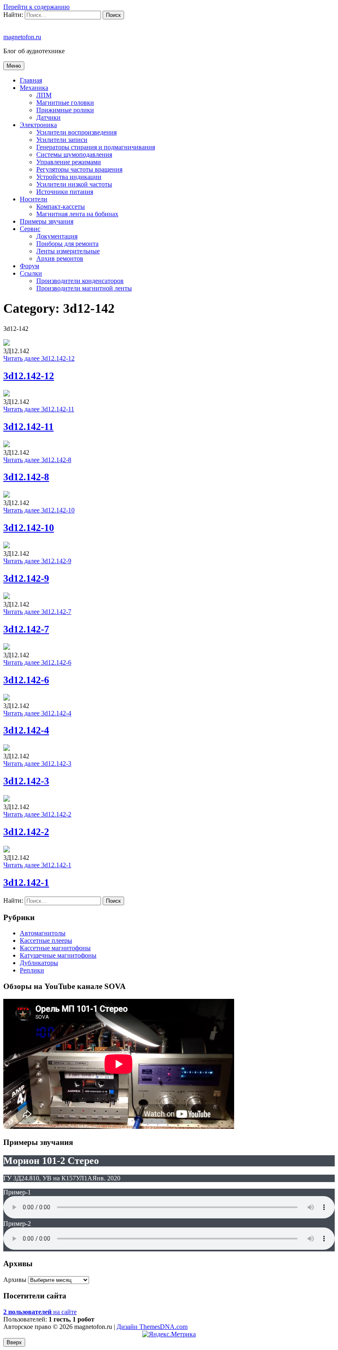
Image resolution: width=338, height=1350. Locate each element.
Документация (56, 236)
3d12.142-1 (26, 882)
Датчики (48, 117)
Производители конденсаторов (80, 280)
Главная (31, 80)
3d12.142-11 (28, 426)
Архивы (14, 1279)
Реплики (32, 970)
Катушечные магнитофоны (58, 955)
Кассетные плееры (46, 940)
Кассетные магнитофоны (55, 947)
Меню (14, 66)
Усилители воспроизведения (76, 132)
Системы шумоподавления (74, 154)
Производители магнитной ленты (84, 288)
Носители (33, 199)
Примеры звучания (46, 221)
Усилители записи (61, 139)
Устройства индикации (68, 176)
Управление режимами (68, 161)
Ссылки (31, 273)
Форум (29, 265)
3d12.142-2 (26, 831)
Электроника (38, 124)
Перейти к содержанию (36, 6)
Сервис (30, 228)
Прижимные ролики (65, 109)
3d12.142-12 (28, 376)
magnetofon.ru (22, 36)
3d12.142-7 (26, 629)
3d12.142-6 (26, 680)
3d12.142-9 (26, 578)
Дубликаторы (39, 962)
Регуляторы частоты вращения (79, 169)
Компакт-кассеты (60, 206)
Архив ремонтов (59, 258)
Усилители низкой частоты (74, 184)
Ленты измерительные (68, 251)
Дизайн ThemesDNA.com (152, 1326)
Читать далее (39, 358)
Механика (34, 87)
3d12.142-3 (26, 781)
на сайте (40, 1311)
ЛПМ (44, 95)
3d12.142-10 (28, 527)
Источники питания (64, 191)
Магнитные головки (65, 102)
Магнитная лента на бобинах (77, 213)
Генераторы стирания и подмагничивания (95, 147)
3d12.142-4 (26, 730)
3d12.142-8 (26, 477)
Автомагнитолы (43, 933)
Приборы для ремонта (67, 243)
